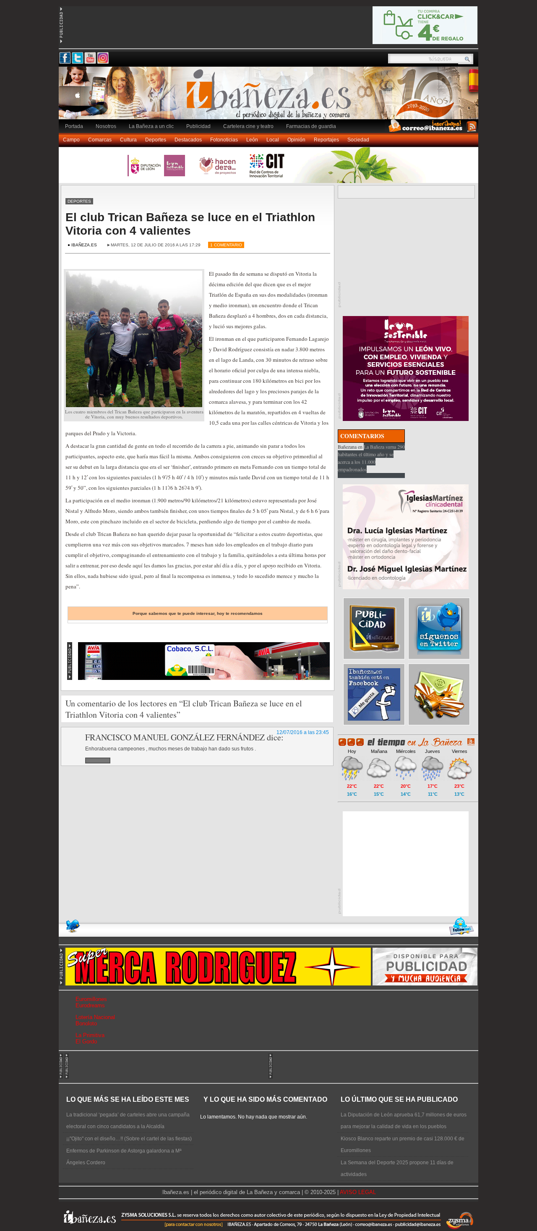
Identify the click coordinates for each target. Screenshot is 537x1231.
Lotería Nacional (95, 1017)
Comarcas (100, 140)
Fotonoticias (224, 140)
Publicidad (198, 126)
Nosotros (106, 126)
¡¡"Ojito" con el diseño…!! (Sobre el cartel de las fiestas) (129, 1139)
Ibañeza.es (270, 97)
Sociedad (358, 140)
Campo (71, 140)
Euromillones (91, 999)
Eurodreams (90, 1005)
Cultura (128, 140)
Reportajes (326, 140)
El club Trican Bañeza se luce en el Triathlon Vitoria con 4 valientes (190, 224)
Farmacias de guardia (311, 126)
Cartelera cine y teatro (248, 126)
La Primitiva (90, 1035)
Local (272, 140)
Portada (74, 126)
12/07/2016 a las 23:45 (302, 732)
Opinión (296, 140)
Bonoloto (86, 1023)
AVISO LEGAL (358, 1192)
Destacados (188, 140)
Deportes (155, 140)
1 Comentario (226, 245)
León (252, 140)
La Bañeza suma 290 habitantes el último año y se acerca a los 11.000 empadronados (371, 458)
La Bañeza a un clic (151, 126)
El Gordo (86, 1041)
